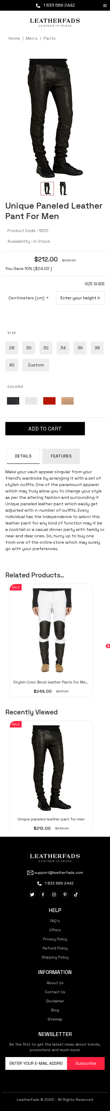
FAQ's (55, 920)
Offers (55, 930)
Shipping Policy (55, 957)
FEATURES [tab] (61, 456)
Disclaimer (55, 1001)
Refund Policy (55, 948)
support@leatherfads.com (58, 872)
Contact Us (55, 991)
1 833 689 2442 (58, 5)
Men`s (32, 38)
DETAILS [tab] (23, 456)
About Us (55, 982)
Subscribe (86, 1063)
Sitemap (55, 1019)
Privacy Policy (55, 939)
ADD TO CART (45, 428)
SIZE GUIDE (95, 284)
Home (14, 38)
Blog (55, 1010)
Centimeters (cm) (27, 298)
